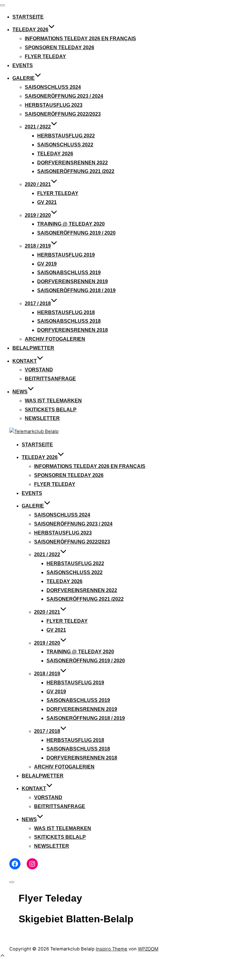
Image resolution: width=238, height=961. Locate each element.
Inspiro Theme (111, 949)
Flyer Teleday (45, 56)
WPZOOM (148, 949)
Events (22, 65)
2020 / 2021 (38, 184)
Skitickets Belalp (51, 409)
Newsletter (42, 418)
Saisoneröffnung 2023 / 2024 (64, 96)
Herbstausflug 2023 (53, 105)
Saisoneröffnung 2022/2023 (63, 114)
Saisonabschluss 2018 (69, 321)
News (20, 391)
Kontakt (24, 361)
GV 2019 (47, 263)
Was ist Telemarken (53, 400)
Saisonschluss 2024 (53, 87)
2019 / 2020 (38, 215)
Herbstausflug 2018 (66, 312)
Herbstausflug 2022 (66, 135)
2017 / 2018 (38, 303)
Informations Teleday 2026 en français (80, 38)
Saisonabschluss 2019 (69, 272)
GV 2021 (47, 202)
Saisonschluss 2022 (65, 144)
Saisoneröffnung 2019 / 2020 (76, 233)
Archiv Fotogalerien (55, 339)
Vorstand (39, 369)
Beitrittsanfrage (50, 378)
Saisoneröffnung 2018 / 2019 (76, 290)
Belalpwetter (33, 348)
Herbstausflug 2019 (66, 255)
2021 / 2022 (38, 126)
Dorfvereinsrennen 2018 (72, 330)
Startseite (28, 16)
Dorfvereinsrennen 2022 (72, 162)
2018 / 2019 (38, 246)
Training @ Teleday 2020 (71, 224)
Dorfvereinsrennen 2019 (72, 281)
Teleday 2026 (30, 29)
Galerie (23, 78)
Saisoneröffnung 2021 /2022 (75, 171)
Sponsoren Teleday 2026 (59, 47)
